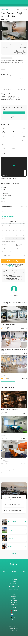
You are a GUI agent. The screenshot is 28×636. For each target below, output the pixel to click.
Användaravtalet (9, 265)
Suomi (4, 571)
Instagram (14, 600)
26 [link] (9, 235)
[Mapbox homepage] (4, 175)
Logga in (14, 581)
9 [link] (23, 228)
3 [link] (13, 238)
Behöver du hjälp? (14, 589)
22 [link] (20, 233)
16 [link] (23, 230)
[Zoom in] (25, 171)
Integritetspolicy (14, 630)
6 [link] (13, 228)
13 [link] (13, 230)
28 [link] (6, 225)
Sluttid (17, 248)
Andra (14, 620)
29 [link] (9, 225)
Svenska (14, 571)
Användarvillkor (14, 628)
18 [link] (6, 233)
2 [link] (23, 225)
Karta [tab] (7, 19)
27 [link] (2, 225)
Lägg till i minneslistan (22, 9)
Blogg (14, 598)
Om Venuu (14, 596)
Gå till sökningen (5, 9)
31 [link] (16, 225)
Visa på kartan (22, 44)
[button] (2, 30)
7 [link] (16, 228)
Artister (21, 5)
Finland (15, 614)
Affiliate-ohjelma (14, 604)
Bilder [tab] (2, 19)
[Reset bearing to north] (25, 175)
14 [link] (16, 230)
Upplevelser (11, 5)
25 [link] (6, 235)
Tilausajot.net (14, 602)
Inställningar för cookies (14, 627)
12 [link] (9, 230)
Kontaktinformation (14, 591)
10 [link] (2, 230)
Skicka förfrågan (14, 261)
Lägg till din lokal (14, 583)
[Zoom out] (25, 173)
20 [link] (13, 233)
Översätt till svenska (7, 58)
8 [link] (20, 228)
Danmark (14, 612)
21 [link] (16, 233)
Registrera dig (14, 579)
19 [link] (9, 233)
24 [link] (2, 235)
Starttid (6, 248)
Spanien (15, 610)
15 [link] (20, 230)
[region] (14, 167)
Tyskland (15, 618)
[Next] (24, 314)
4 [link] (6, 228)
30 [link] (13, 225)
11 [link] (6, 230)
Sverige (15, 616)
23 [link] (23, 233)
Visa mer (3, 69)
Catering (16, 5)
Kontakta (14, 113)
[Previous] (4, 314)
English (23, 571)
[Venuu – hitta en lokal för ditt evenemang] (3, 1)
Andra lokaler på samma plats (8, 381)
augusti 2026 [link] (13, 221)
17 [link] (2, 233)
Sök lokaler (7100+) (8, 470)
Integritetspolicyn (10, 266)
